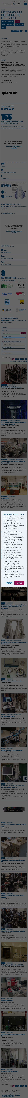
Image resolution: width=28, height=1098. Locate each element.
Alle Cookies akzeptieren (19, 582)
